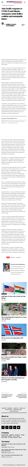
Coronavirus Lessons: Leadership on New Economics (7, 396)
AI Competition (4, 375)
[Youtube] (18, 427)
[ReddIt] (16, 29)
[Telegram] (19, 29)
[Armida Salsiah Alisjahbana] (2, 23)
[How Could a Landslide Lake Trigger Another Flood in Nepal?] (14, 349)
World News (4, 293)
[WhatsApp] (9, 29)
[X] (6, 29)
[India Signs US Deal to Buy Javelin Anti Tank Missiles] (14, 288)
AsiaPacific (12, 257)
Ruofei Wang (4, 381)
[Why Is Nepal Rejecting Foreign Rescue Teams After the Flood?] (14, 309)
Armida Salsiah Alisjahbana (11, 25)
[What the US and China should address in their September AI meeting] (14, 370)
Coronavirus (18, 257)
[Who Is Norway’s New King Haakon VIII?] (14, 330)
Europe (3, 335)
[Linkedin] (12, 29)
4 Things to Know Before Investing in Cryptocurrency (21, 396)
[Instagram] (6, 427)
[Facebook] (2, 29)
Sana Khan (3, 300)
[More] (22, 29)
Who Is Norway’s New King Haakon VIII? (12, 338)
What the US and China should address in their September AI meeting (12, 379)
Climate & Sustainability (8, 5)
